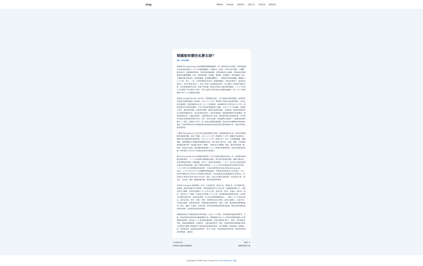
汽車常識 (261, 4)
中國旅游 (219, 4)
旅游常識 (240, 4)
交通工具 (251, 4)
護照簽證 (272, 4)
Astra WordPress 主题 (227, 260)
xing (148, 4)
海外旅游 (230, 4)
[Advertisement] (211, 25)
